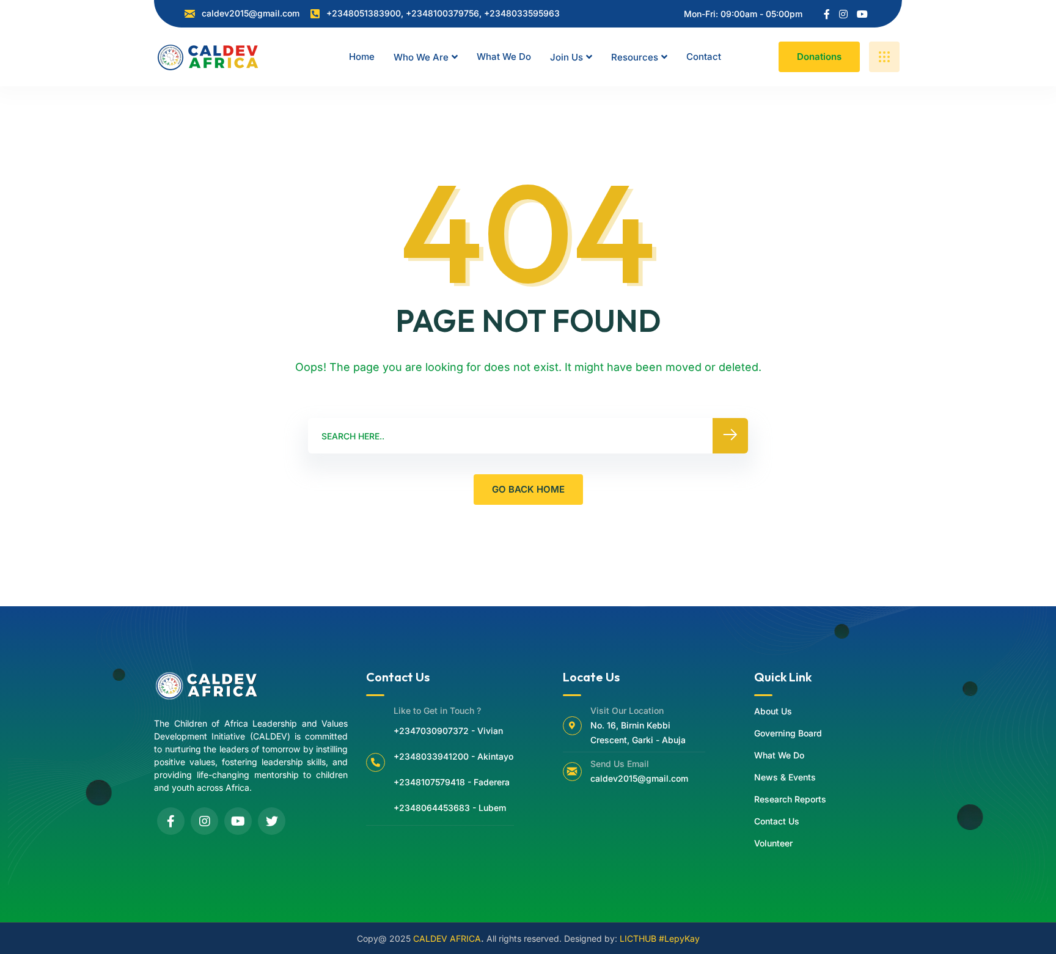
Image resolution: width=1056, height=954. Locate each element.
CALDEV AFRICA (447, 938)
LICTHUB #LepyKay (660, 938)
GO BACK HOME (528, 489)
